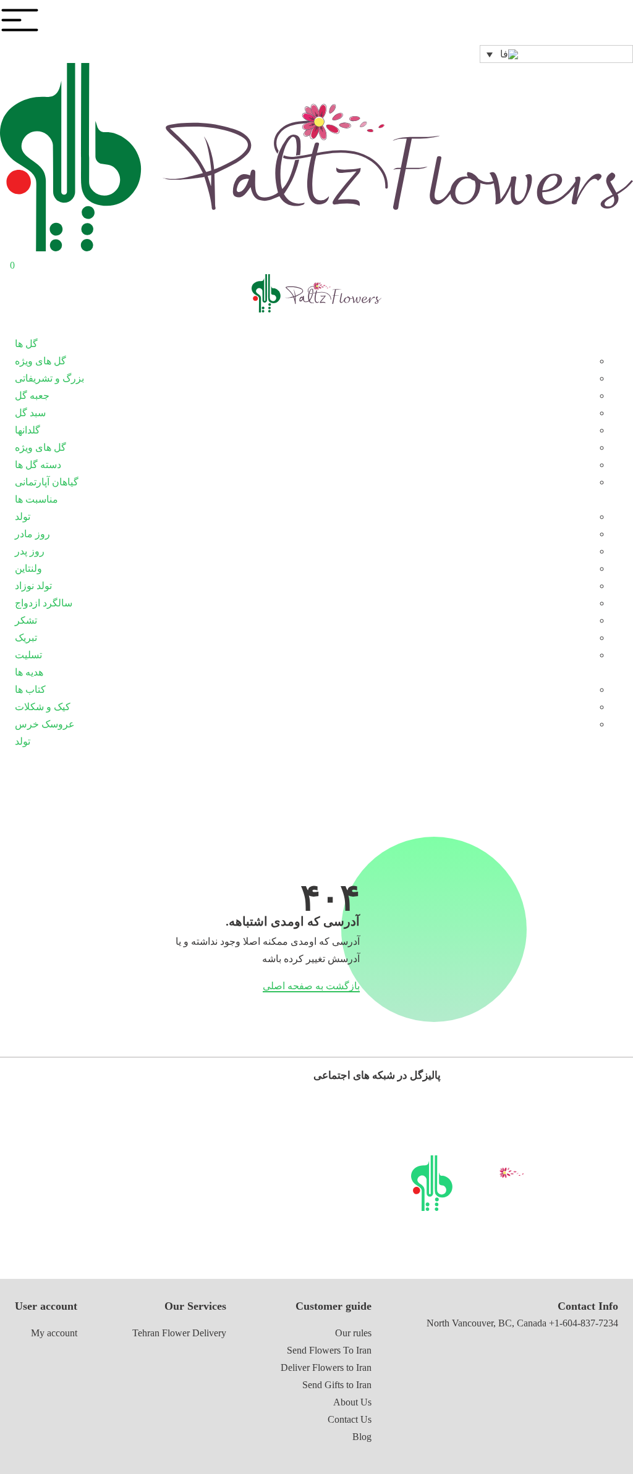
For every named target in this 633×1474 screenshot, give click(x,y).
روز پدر (30, 551)
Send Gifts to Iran (337, 1385)
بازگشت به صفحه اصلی (311, 986)
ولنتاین (28, 568)
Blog (362, 1436)
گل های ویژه (40, 361)
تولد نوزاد (33, 585)
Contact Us (350, 1419)
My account (54, 1333)
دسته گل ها (38, 464)
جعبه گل (32, 395)
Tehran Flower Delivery (179, 1333)
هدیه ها (29, 672)
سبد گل (30, 413)
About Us (352, 1402)
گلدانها (27, 430)
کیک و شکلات (42, 706)
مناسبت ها (36, 499)
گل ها (26, 343)
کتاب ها (30, 689)
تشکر (26, 620)
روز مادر (32, 534)
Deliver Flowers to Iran (326, 1367)
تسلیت (28, 655)
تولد (22, 516)
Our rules (353, 1333)
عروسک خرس (45, 724)
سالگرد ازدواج (43, 603)
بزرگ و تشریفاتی (49, 378)
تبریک (26, 637)
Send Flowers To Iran (329, 1350)
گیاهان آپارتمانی (47, 482)
